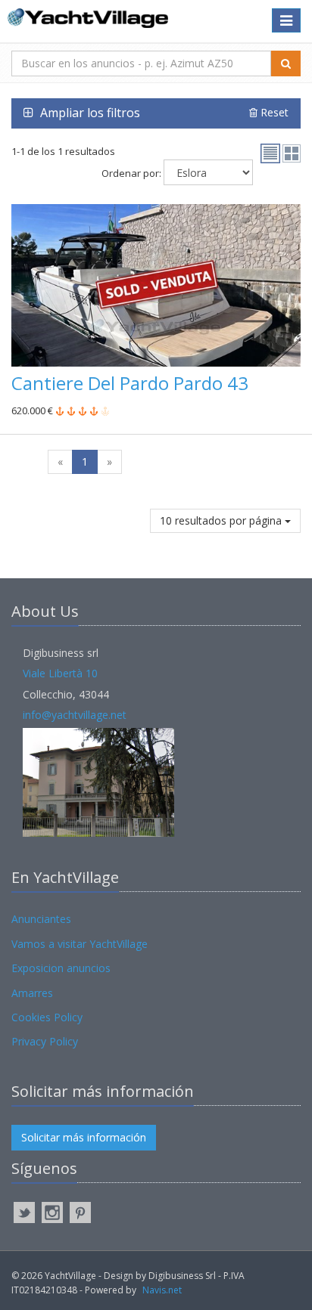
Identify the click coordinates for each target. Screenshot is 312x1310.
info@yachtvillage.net (74, 715)
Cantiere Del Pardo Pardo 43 (129, 382)
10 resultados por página (222, 520)
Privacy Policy (44, 1041)
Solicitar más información (83, 1137)
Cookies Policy (47, 1017)
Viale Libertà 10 (60, 673)
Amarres (32, 993)
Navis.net (162, 1290)
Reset (273, 112)
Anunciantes (41, 919)
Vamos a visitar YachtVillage (79, 944)
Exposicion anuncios (61, 968)
